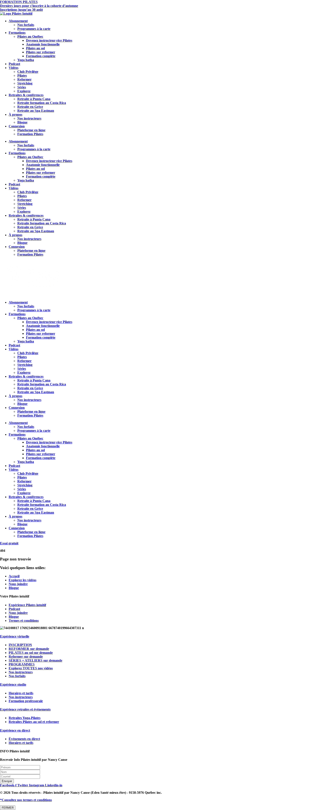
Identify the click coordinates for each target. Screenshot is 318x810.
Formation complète (40, 56)
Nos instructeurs (29, 118)
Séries (21, 87)
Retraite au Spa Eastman (35, 110)
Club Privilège (27, 71)
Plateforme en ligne (31, 130)
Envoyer (7, 781)
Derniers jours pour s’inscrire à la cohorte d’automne (39, 6)
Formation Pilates (30, 134)
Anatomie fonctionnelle (43, 44)
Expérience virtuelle (14, 636)
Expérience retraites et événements (25, 709)
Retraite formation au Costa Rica (41, 103)
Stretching (24, 83)
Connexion (17, 126)
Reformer (24, 79)
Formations (17, 32)
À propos (15, 114)
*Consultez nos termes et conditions (26, 800)
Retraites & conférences (26, 95)
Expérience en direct (15, 730)
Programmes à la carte (33, 29)
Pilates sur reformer (40, 52)
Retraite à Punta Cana (33, 99)
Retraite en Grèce (30, 107)
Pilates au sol (35, 48)
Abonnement (18, 21)
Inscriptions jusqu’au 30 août (21, 9)
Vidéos (13, 68)
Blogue (22, 122)
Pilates (22, 75)
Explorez (24, 91)
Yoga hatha (25, 60)
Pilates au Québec (30, 36)
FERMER (8, 807)
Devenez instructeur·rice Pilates (49, 40)
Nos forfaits (25, 25)
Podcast (14, 64)
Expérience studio (13, 684)
